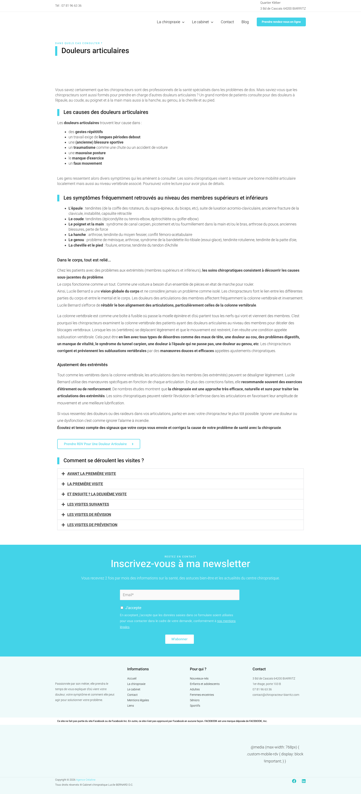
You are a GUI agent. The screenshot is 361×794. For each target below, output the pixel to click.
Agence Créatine (85, 779)
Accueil (131, 678)
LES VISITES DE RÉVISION (89, 514)
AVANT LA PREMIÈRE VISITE (91, 473)
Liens (130, 705)
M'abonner (180, 639)
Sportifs (195, 705)
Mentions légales (138, 700)
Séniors (195, 700)
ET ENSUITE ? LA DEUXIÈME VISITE (97, 494)
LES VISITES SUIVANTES (88, 504)
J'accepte (133, 608)
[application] (182, 22)
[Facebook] (294, 781)
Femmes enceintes (202, 694)
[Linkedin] (304, 781)
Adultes (195, 689)
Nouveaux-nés (199, 678)
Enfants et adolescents (205, 684)
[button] (281, 22)
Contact (132, 694)
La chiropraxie (136, 684)
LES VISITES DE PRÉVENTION (92, 525)
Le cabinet (133, 689)
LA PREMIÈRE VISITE (85, 484)
